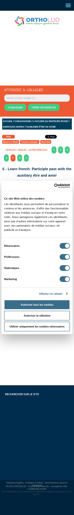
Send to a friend (10, 142)
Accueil (8, 121)
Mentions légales (15, 482)
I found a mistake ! (29, 142)
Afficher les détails (51, 293)
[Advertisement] (34, 52)
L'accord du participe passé (50, 121)
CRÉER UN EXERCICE (44, 107)
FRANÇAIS (11, 149)
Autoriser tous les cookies (37, 304)
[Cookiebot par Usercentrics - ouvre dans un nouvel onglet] (54, 186)
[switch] (65, 257)
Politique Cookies (34, 482)
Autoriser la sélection (37, 315)
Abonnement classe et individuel (50, 484)
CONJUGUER (15, 107)
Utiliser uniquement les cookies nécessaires (37, 326)
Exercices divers (13, 127)
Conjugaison (23, 121)
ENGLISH (22, 149)
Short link (45, 142)
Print (8, 137)
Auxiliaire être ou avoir (41, 127)
